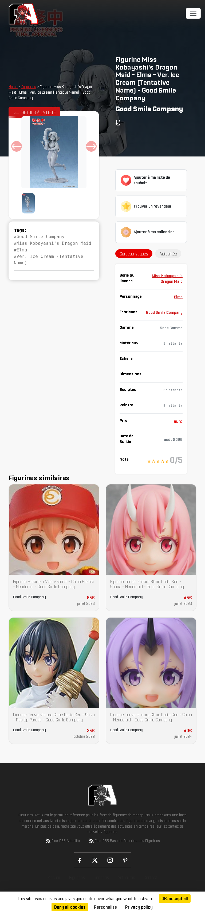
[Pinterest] (125, 860)
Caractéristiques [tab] (134, 254)
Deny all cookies (70, 907)
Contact (150, 877)
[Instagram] (110, 860)
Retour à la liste (39, 112)
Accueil (54, 877)
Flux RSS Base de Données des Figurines (127, 840)
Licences (101, 877)
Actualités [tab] (168, 254)
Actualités (126, 877)
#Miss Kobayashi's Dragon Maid (52, 243)
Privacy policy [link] (139, 907)
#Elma (20, 250)
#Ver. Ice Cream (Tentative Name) (48, 259)
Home (13, 86)
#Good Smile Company (39, 236)
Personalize (105, 907)
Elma (178, 297)
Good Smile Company (164, 312)
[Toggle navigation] (193, 13)
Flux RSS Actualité (66, 840)
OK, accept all (174, 898)
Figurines (28, 86)
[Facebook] (79, 860)
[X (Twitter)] (95, 860)
